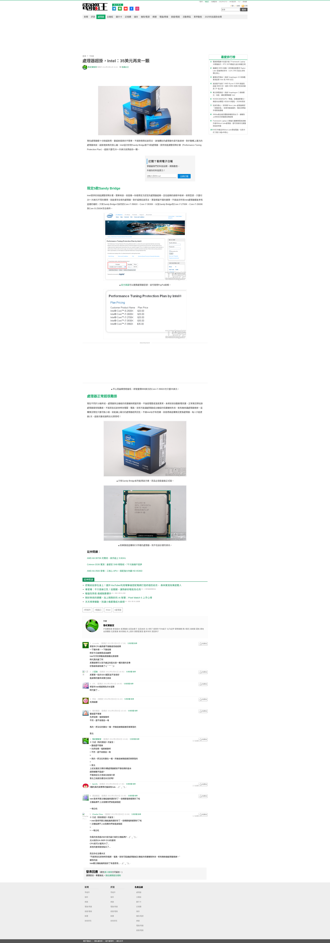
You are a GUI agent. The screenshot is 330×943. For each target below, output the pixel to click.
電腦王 (95, 7)
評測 (93, 17)
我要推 (203, 644)
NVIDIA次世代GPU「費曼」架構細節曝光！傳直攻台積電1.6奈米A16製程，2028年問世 (229, 100)
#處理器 (117, 610)
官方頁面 (125, 285)
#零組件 (87, 610)
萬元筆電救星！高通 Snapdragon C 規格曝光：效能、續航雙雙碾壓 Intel (229, 94)
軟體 (86, 916)
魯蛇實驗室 (92, 67)
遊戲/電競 (175, 17)
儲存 (136, 17)
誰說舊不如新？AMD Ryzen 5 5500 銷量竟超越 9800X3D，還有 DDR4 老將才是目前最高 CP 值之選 (229, 86)
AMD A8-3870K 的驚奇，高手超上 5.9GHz (106, 558)
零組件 (87, 892)
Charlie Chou (97, 814)
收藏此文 (125, 67)
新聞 (86, 17)
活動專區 (187, 17)
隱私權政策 (98, 941)
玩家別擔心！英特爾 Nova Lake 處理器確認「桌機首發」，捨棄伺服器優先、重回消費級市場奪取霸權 (229, 107)
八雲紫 (95, 672)
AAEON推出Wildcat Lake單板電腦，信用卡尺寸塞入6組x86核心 (229, 131)
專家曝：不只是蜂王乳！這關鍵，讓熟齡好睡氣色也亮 (113, 589)
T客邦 (201, 1)
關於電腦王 (87, 941)
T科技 (91, 56)
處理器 (101, 17)
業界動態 (198, 17)
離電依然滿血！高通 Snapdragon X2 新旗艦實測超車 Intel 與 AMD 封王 (229, 78)
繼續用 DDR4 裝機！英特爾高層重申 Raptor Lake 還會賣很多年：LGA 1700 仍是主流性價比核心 (229, 70)
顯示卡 (119, 17)
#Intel (108, 610)
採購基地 (214, 1)
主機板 (110, 17)
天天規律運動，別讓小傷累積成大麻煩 (105, 602)
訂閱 (246, 6)
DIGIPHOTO (223, 1)
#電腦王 (98, 610)
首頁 (84, 56)
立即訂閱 (184, 176)
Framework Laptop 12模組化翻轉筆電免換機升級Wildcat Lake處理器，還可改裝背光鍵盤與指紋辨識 (229, 123)
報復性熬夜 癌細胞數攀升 (98, 593)
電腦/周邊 (163, 17)
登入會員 (108, 872)
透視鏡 (245, 1)
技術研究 (88, 921)
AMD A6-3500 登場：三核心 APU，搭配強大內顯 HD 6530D (114, 571)
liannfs (95, 784)
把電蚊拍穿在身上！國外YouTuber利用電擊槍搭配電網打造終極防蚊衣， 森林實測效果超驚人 (133, 585)
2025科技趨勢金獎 (213, 17)
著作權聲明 (109, 941)
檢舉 (135, 643)
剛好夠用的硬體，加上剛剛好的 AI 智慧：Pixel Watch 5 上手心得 (118, 597)
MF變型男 (232, 1)
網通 (154, 17)
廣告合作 (119, 941)
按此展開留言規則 (113, 875)
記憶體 (128, 17)
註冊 (238, 6)
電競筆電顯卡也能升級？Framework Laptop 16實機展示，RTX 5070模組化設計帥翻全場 (229, 63)
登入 (233, 6)
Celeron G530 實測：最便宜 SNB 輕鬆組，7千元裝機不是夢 (114, 564)
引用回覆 (130, 643)
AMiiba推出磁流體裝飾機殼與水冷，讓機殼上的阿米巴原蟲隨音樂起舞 (229, 115)
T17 (239, 1)
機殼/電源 (145, 17)
